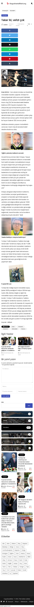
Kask (13, 326)
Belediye (5, 547)
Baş (19, 543)
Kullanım (5, 329)
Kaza (15, 557)
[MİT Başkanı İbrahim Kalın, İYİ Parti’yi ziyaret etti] (25, 341)
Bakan (14, 543)
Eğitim (12, 553)
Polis (25, 560)
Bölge (11, 547)
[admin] (2, 25)
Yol (8, 570)
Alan (8, 543)
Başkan (25, 543)
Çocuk (13, 570)
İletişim (31, 601)
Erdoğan (5, 553)
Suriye (15, 563)
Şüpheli (15, 573)
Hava (28, 553)
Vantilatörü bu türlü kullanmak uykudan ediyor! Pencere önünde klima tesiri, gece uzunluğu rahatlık (8, 522)
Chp (22, 547)
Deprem (17, 550)
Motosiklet (14, 329)
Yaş (3, 570)
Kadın (4, 557)
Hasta (23, 553)
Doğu (23, 550)
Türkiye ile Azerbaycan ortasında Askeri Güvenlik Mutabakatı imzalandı (25, 462)
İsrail (24, 570)
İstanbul (4, 573)
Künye (17, 601)
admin (5, 24)
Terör (4, 567)
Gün (17, 553)
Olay (3, 560)
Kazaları (20, 326)
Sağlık (9, 563)
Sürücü (23, 329)
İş (10, 573)
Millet (29, 557)
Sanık (4, 563)
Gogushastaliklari (8, 599)
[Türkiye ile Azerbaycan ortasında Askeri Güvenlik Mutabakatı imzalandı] (9, 462)
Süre (25, 563)
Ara (2, 402)
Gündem (12, 11)
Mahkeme (22, 557)
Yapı (27, 567)
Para (15, 560)
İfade (19, 570)
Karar (9, 557)
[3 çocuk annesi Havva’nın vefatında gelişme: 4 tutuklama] (8, 341)
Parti (20, 560)
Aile (3, 543)
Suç (21, 563)
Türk (9, 567)
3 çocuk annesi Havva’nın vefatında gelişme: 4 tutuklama (7, 348)
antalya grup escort (5, 606)
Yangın (21, 567)
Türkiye (15, 567)
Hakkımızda (24, 601)
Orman (9, 560)
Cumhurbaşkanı (7, 550)
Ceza (17, 547)
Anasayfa (5, 11)
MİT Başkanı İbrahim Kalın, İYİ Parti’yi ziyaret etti (24, 348)
